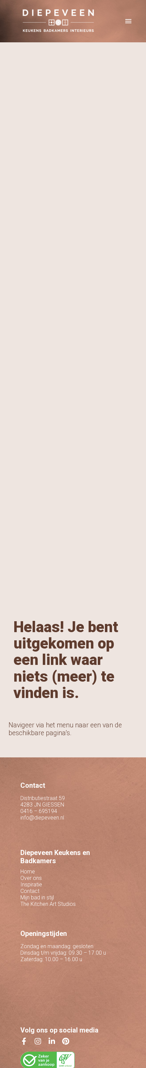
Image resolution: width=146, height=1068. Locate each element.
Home (27, 871)
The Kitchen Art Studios (48, 904)
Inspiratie (31, 884)
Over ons (31, 878)
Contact (29, 891)
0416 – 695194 (38, 811)
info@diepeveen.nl (42, 817)
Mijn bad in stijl (37, 897)
